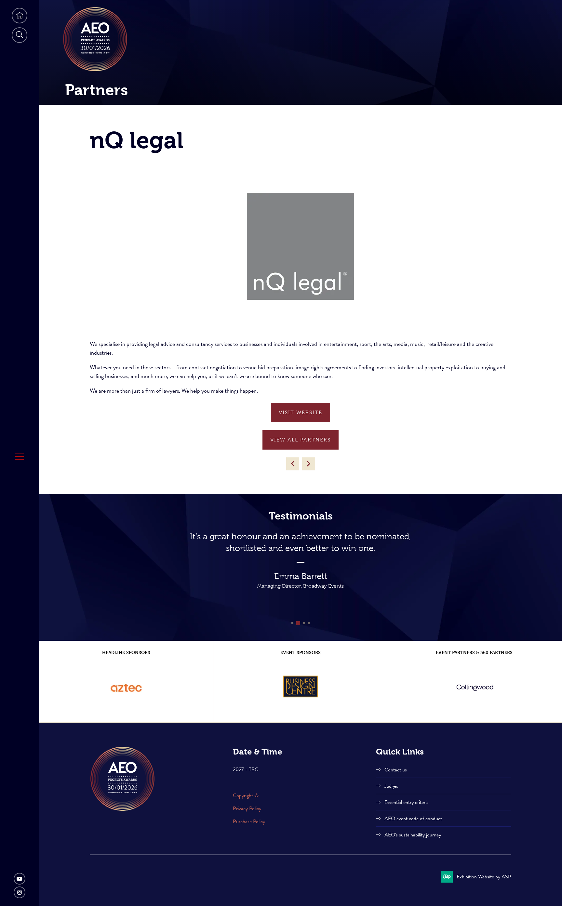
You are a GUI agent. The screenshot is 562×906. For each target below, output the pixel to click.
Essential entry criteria (406, 802)
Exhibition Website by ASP (484, 877)
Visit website (300, 412)
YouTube (19, 879)
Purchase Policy (249, 821)
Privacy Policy (247, 808)
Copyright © (246, 795)
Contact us (395, 770)
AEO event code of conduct (413, 818)
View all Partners (300, 440)
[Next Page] (308, 463)
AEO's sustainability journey (412, 835)
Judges (391, 786)
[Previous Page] (292, 463)
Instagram (19, 892)
